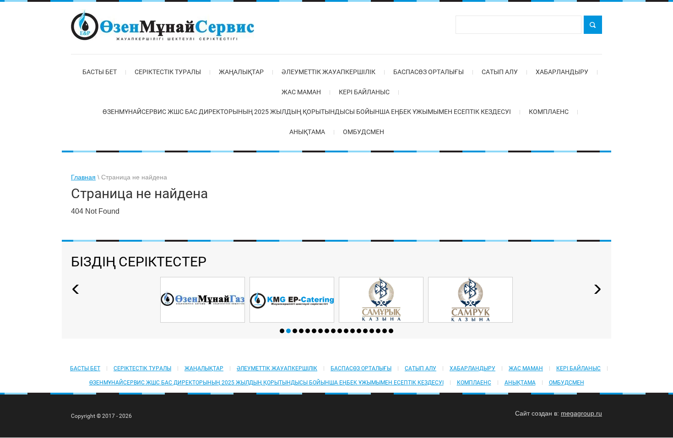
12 (352, 331)
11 (346, 331)
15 (371, 331)
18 (391, 331)
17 (384, 331)
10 (339, 331)
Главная (83, 177)
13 (359, 331)
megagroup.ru (581, 413)
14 (365, 331)
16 (378, 331)
